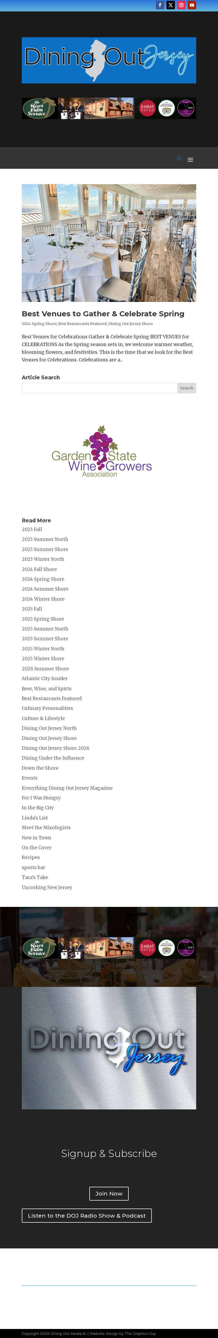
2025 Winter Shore (43, 659)
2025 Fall (32, 609)
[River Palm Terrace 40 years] (109, 117)
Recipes (31, 857)
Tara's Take (35, 877)
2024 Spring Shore (39, 323)
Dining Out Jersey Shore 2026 (55, 748)
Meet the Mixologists (46, 828)
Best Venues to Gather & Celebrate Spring (103, 313)
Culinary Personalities (47, 708)
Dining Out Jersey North (49, 728)
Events (29, 778)
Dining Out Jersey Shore (130, 323)
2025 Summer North (45, 629)
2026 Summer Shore (45, 669)
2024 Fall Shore (39, 569)
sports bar (33, 867)
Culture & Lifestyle (43, 718)
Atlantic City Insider (45, 678)
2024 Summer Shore (45, 589)
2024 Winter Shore (43, 599)
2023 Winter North (43, 559)
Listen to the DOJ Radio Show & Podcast (87, 1215)
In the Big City (38, 808)
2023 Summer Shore (45, 549)
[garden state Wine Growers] (101, 506)
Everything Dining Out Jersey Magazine (67, 788)
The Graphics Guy (140, 1333)
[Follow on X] (170, 5)
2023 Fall (32, 529)
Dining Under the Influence (53, 758)
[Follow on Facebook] (160, 5)
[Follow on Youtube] (192, 5)
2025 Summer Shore (45, 639)
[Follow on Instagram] (181, 5)
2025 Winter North (43, 649)
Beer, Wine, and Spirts (47, 689)
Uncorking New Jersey (47, 887)
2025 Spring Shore (43, 619)
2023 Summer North (45, 539)
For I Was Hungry (41, 798)
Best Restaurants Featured (82, 323)
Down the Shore (40, 768)
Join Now (109, 1193)
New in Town (36, 838)
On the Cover (37, 848)
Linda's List (35, 818)
